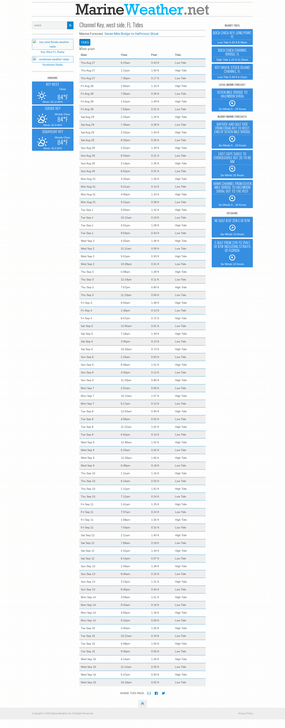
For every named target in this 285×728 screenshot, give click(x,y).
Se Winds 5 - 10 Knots (232, 100)
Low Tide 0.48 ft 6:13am (232, 72)
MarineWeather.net (61, 713)
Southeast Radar (52, 64)
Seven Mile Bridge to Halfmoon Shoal (131, 34)
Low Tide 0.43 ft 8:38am (232, 37)
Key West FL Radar (53, 51)
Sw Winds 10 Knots (232, 227)
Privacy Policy (245, 713)
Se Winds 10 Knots (232, 164)
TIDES (85, 42)
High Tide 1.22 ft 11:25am (232, 54)
